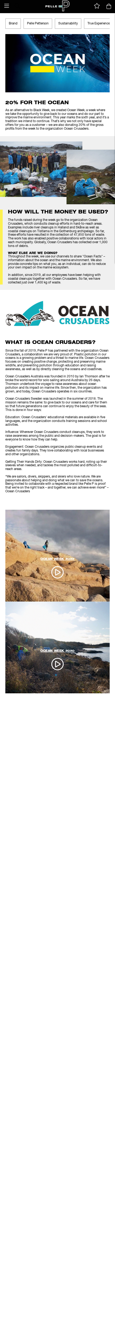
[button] (6, 6)
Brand (13, 23)
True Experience (98, 23)
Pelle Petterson (38, 23)
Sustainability (68, 23)
